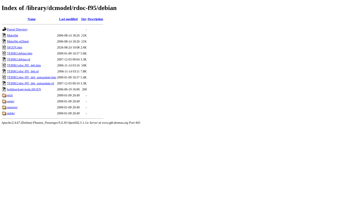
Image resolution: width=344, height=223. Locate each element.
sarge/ (10, 101)
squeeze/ (12, 107)
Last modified (68, 19)
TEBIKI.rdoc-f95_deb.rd (23, 71)
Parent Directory (17, 29)
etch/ (10, 95)
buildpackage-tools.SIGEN (24, 89)
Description (95, 19)
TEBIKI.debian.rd (18, 59)
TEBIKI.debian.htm (19, 53)
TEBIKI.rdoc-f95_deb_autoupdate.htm (31, 77)
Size (83, 19)
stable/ (11, 113)
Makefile (12, 35)
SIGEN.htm (14, 47)
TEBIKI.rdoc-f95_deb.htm (24, 65)
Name (32, 19)
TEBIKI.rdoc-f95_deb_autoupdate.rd (30, 83)
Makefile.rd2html (18, 41)
